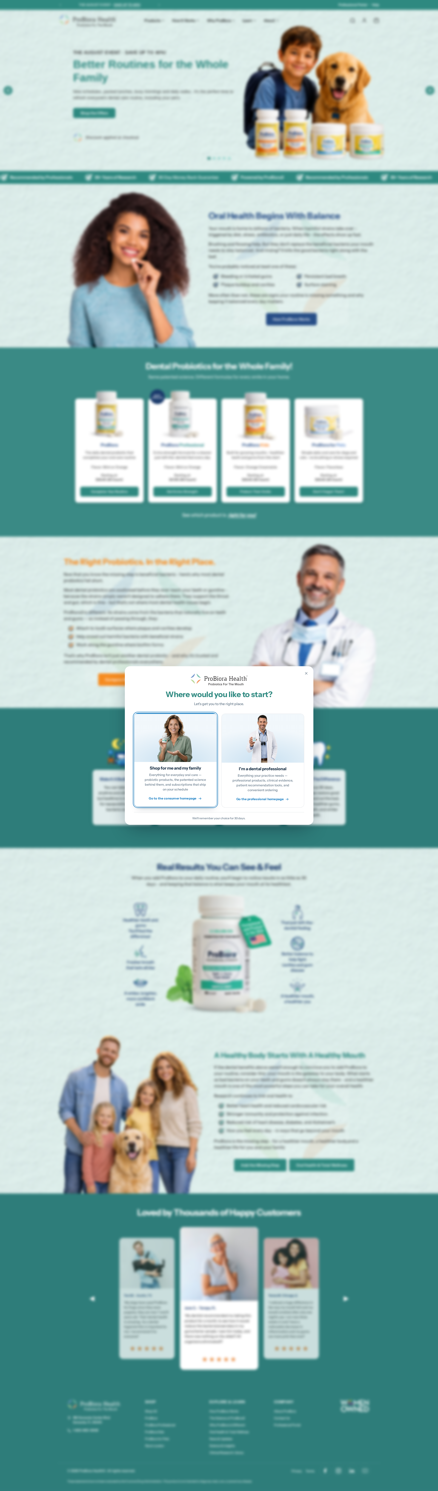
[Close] (306, 673)
